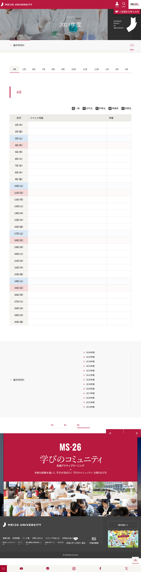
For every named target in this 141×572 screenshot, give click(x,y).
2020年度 (90, 379)
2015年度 (90, 402)
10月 (73, 69)
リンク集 (25, 538)
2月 (116, 69)
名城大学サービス (50, 543)
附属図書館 (94, 543)
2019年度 (90, 384)
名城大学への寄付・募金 (75, 543)
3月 (126, 69)
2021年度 (90, 375)
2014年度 (90, 406)
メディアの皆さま (52, 538)
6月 (33, 69)
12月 (96, 69)
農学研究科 (18, 45)
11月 (85, 69)
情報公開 (6, 538)
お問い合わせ (37, 538)
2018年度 (90, 388)
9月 (63, 69)
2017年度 (90, 393)
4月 (14, 69)
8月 (53, 69)
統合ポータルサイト (9, 542)
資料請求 (122, 525)
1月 (107, 69)
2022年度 (90, 370)
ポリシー (20, 543)
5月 (24, 69)
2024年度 (90, 361)
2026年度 (90, 352)
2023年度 (90, 365)
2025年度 (90, 356)
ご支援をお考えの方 (129, 11)
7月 (43, 69)
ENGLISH (60, 542)
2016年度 (90, 397)
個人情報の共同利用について (33, 543)
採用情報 (16, 538)
